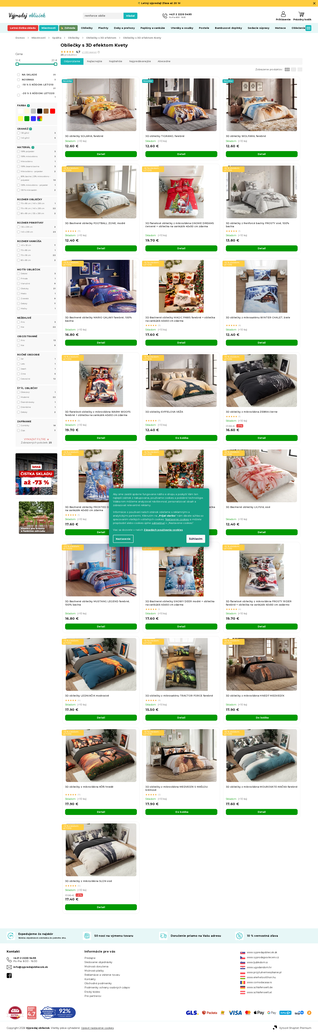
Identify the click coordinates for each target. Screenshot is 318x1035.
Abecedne (164, 61)
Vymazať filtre (35, 439)
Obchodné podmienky (98, 983)
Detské (38, 273)
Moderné (38, 397)
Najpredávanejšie (140, 61)
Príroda (38, 278)
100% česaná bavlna (38, 166)
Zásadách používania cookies (163, 529)
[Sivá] (33, 111)
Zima (38, 374)
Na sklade (39, 74)
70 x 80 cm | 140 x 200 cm (38, 203)
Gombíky (38, 425)
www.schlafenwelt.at (259, 992)
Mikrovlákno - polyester (38, 171)
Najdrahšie (115, 61)
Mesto (38, 293)
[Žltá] (20, 119)
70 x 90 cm (38, 255)
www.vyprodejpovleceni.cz (263, 957)
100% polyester (38, 151)
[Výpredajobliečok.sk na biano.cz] (31, 1012)
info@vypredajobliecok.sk (30, 967)
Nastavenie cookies (177, 519)
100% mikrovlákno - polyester (38, 185)
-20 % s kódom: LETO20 (39, 95)
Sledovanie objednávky (98, 962)
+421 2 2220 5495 (24, 958)
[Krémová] (27, 111)
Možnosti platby (94, 970)
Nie (38, 327)
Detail (101, 154)
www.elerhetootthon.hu (261, 977)
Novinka (39, 79)
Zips (38, 430)
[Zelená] (27, 119)
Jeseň (38, 369)
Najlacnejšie (94, 61)
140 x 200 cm (38, 232)
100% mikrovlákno (38, 156)
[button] (98, 52)
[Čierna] (39, 111)
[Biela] (20, 111)
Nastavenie (123, 538)
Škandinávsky (38, 402)
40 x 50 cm (38, 245)
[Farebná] (39, 118)
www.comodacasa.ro (259, 982)
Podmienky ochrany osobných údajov (107, 987)
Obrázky (38, 288)
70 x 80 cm (38, 250)
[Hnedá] (46, 111)
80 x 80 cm (38, 260)
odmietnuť (158, 523)
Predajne (89, 958)
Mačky (38, 308)
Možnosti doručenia (96, 966)
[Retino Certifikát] (58, 1012)
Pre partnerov (92, 996)
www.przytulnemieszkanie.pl (264, 972)
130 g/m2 (38, 133)
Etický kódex (92, 991)
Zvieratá (38, 298)
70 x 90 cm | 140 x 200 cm (38, 208)
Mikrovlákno (38, 161)
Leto (38, 364)
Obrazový (38, 392)
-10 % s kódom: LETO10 (39, 86)
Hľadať (130, 15)
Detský (38, 303)
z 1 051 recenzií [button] (89, 52)
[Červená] (52, 111)
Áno (38, 322)
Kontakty (90, 979)
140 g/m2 (38, 138)
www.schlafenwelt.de (260, 987)
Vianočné (38, 283)
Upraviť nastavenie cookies (97, 1028)
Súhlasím (196, 538)
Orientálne (38, 407)
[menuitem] (23, 28)
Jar (38, 359)
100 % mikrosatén (38, 190)
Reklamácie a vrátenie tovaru (102, 974)
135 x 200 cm (38, 227)
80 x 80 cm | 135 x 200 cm (38, 213)
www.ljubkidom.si (257, 962)
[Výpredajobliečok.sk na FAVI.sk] (15, 1012)
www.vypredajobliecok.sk (262, 952)
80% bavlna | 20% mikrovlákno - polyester (38, 178)
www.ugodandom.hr (259, 967)
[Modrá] (33, 119)
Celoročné (38, 379)
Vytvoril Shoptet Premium (295, 1028)
